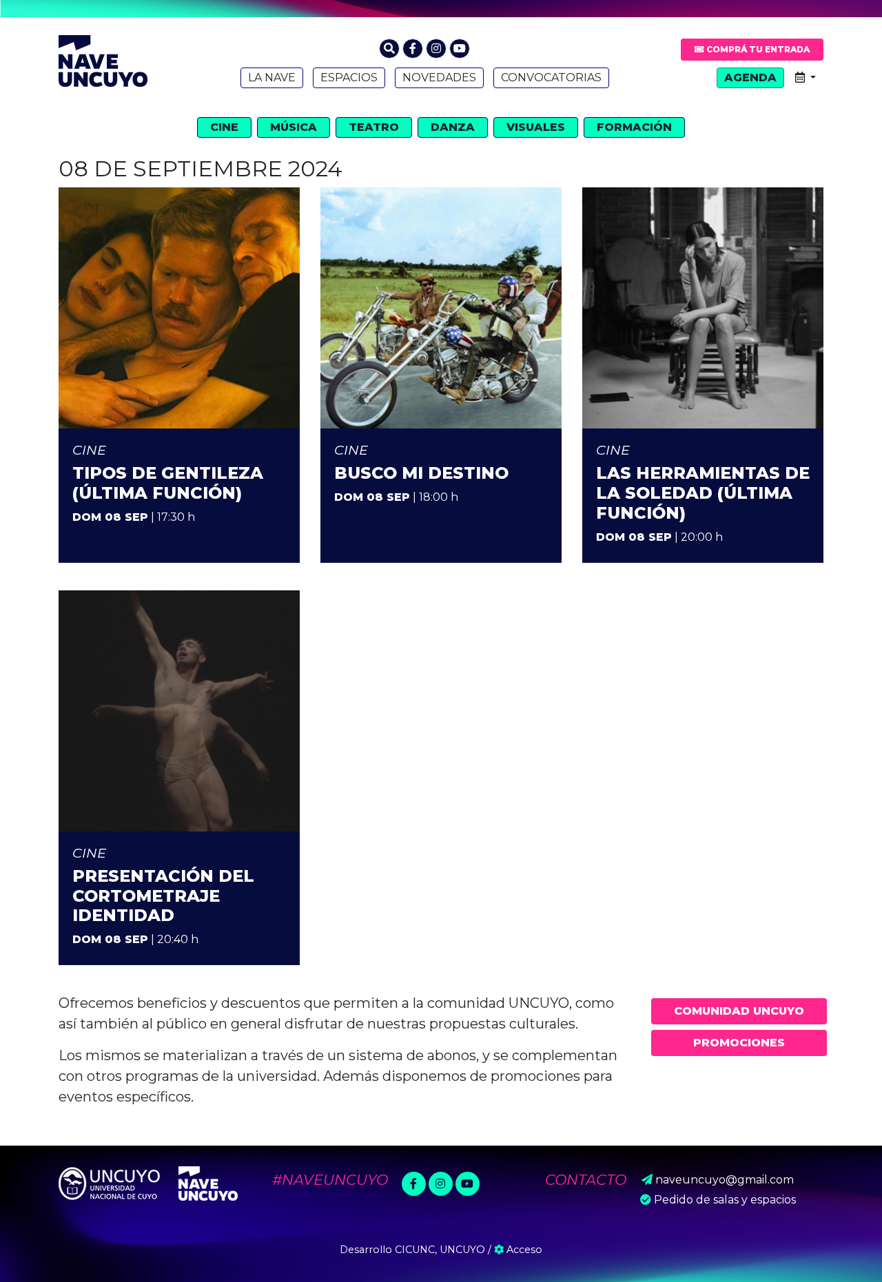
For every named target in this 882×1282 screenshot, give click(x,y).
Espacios (349, 77)
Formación (634, 127)
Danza (453, 127)
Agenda (750, 77)
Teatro (374, 127)
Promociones (739, 1042)
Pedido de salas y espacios (725, 1199)
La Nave (272, 77)
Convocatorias (551, 77)
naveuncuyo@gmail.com (724, 1179)
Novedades (439, 77)
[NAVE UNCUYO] (103, 59)
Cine (224, 127)
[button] (389, 49)
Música (293, 127)
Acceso (523, 1249)
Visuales (535, 127)
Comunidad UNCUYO (739, 1010)
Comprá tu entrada (757, 49)
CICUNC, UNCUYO (440, 1249)
